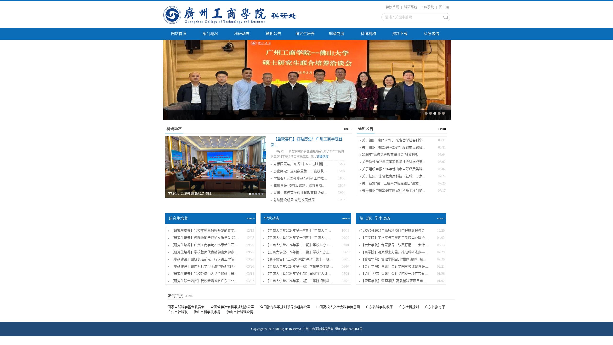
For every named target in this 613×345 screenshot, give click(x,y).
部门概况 (210, 34)
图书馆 (444, 7)
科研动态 (242, 34)
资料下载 (400, 34)
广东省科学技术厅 (379, 307)
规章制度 (336, 34)
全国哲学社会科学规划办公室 (232, 307)
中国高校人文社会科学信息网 (338, 307)
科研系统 (410, 7)
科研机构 (368, 34)
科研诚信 (431, 34)
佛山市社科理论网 (240, 312)
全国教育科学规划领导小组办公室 (285, 307)
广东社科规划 (409, 307)
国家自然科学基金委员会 (186, 307)
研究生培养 (305, 34)
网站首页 (178, 34)
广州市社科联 (178, 312)
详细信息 (322, 156)
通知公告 (273, 34)
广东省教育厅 (435, 307)
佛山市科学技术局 (207, 312)
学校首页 (392, 7)
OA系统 (428, 7)
